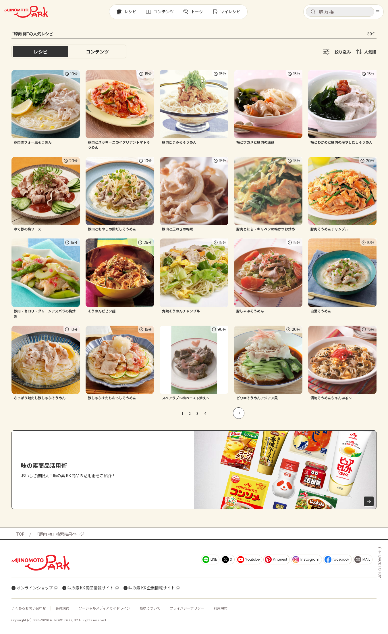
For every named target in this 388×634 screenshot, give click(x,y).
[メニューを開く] (377, 11)
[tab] (97, 51)
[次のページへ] (238, 413)
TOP (20, 534)
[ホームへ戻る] (26, 12)
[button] (340, 12)
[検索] (313, 12)
